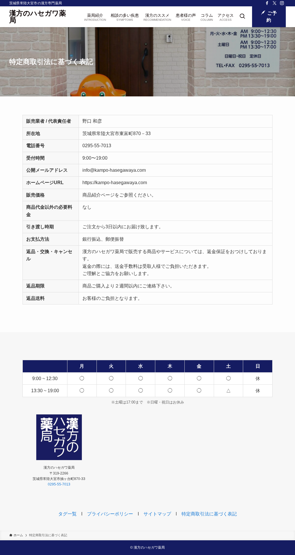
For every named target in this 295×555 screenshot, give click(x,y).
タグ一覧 (67, 513)
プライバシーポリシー (110, 513)
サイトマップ (157, 513)
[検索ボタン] (242, 16)
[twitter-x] (274, 3)
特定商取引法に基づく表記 (209, 513)
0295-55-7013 (59, 484)
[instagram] (282, 3)
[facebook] (267, 3)
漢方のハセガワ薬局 (37, 17)
